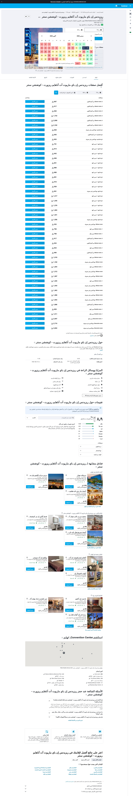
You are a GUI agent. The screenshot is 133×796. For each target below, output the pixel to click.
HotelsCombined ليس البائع (94, 786)
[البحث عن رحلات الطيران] (130, 10)
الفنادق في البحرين (98, 772)
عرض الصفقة (69, 487)
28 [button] (87, 59)
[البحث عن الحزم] (130, 20)
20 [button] (91, 55)
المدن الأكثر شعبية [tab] (85, 760)
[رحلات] (130, 27)
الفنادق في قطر (72, 767)
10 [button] (76, 48)
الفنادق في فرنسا (47, 772)
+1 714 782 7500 (98, 22)
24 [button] (76, 55)
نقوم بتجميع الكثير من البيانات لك (93, 789)
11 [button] (72, 48)
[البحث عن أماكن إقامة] (130, 13)
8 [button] (49, 48)
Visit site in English (55, 1)
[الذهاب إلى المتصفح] (130, 23)
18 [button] (72, 52)
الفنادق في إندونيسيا (71, 770)
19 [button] (69, 52)
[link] (92, 506)
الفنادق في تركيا (98, 770)
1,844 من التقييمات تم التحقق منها (88, 25)
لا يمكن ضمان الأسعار (70, 781)
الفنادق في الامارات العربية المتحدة (43, 770)
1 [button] (49, 44)
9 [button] (80, 48)
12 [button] (69, 48)
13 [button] (91, 52)
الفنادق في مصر (72, 772)
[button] (1, 1)
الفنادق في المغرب (98, 767)
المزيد (101, 350)
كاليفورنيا (77, 12)
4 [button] (72, 44)
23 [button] (80, 55)
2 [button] (80, 44)
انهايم (69, 12)
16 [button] (80, 52)
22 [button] (84, 55)
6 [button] (91, 48)
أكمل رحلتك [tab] (75, 760)
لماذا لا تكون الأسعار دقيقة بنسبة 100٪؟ (91, 791)
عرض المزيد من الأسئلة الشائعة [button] (75, 720)
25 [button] (72, 55)
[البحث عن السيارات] (130, 17)
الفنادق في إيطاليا (72, 774)
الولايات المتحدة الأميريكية (90, 12)
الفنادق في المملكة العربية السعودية (42, 767)
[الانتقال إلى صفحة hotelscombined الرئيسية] (121, 5)
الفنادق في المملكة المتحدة (96, 774)
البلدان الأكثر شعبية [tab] (97, 760)
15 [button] (84, 52)
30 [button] (80, 59)
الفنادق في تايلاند (47, 774)
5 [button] (60, 48)
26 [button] (69, 55)
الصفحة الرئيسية (100, 12)
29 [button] (84, 59)
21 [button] (87, 55)
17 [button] (76, 52)
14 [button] (87, 52)
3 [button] (76, 44)
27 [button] (91, 59)
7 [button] (87, 48)
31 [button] (41, 59)
